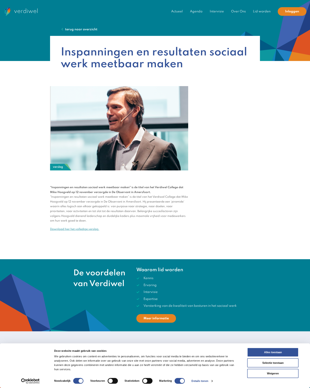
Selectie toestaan (273, 362)
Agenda (196, 11)
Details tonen (199, 380)
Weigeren (273, 373)
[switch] (113, 381)
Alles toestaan (273, 352)
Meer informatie (156, 318)
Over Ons (238, 11)
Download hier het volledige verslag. (74, 229)
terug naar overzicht (81, 29)
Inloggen (292, 11)
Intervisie (217, 11)
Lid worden (262, 11)
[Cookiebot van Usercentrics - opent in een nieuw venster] (30, 381)
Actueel (177, 11)
